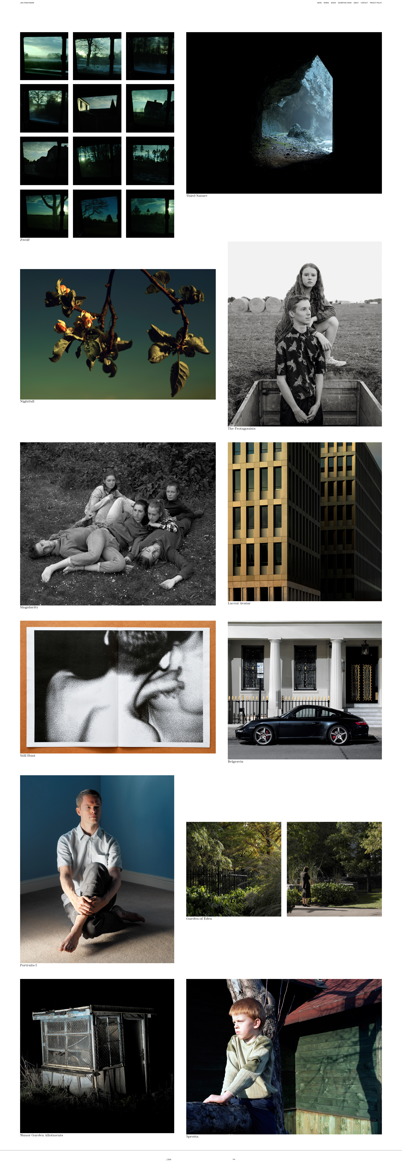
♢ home (168, 1159)
